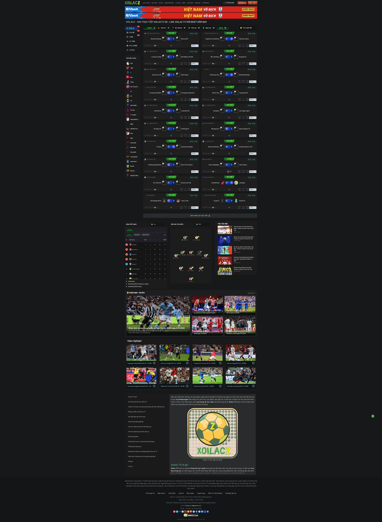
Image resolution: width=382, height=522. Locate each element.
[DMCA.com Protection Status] (191, 515)
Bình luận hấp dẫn (133, 436)
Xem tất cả (251, 293)
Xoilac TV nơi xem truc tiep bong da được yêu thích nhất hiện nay (146, 407)
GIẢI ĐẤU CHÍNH (131, 58)
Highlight (154, 2)
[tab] (131, 28)
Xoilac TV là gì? (132, 397)
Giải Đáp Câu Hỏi (230, 493)
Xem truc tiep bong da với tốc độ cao (138, 431)
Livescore (190, 2)
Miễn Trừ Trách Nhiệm (215, 493)
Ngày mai (210, 28)
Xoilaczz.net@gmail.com (193, 505)
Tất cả (222, 28)
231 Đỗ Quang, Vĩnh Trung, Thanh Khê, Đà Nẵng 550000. (194, 497)
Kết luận (130, 461)
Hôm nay (195, 28)
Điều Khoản (161, 493)
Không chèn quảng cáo (134, 446)
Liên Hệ (181, 493)
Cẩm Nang (197, 2)
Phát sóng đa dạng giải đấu (135, 421)
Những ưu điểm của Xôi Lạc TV (136, 411)
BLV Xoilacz (180, 28)
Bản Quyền (190, 493)
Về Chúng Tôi (150, 493)
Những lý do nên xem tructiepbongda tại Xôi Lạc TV (142, 451)
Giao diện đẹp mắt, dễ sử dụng (136, 416)
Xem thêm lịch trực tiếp (198, 215)
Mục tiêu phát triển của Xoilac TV (137, 402)
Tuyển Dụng (205, 2)
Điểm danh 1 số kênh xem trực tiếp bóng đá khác (141, 456)
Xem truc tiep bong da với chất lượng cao (139, 426)
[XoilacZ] (132, 3)
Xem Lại (161, 2)
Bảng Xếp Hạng (169, 2)
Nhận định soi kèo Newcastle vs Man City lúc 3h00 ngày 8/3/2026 (157, 328)
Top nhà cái (242, 3)
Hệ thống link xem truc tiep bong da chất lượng (141, 441)
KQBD (183, 2)
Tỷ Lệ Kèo (178, 2)
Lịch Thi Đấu (146, 2)
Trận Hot (165, 28)
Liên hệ (130, 466)
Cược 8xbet (253, 3)
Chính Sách (171, 493)
